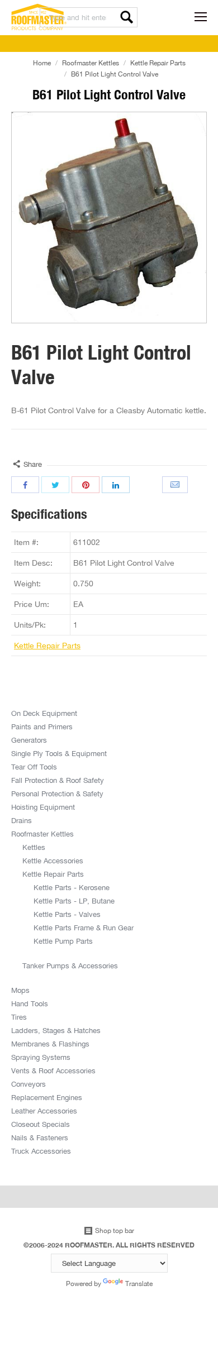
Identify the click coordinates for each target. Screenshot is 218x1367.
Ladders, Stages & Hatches (56, 1030)
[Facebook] (25, 484)
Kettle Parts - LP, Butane (74, 900)
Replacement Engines (46, 1097)
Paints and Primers (42, 726)
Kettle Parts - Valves (67, 914)
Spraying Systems (40, 1057)
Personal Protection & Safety (57, 793)
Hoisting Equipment (43, 806)
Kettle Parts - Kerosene (72, 887)
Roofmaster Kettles (90, 63)
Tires (19, 1016)
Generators (29, 739)
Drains (21, 820)
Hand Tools (29, 1003)
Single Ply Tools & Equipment (59, 753)
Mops (20, 990)
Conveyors (28, 1083)
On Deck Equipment (44, 713)
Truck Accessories (41, 1150)
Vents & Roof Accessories (53, 1070)
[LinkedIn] (116, 484)
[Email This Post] (176, 484)
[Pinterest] (85, 484)
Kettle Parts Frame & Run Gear (84, 927)
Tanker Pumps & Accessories (70, 965)
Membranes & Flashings (50, 1043)
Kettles (33, 847)
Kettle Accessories (52, 860)
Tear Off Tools (34, 766)
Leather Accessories (44, 1110)
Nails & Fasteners (39, 1137)
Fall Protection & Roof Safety (57, 780)
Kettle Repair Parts (158, 63)
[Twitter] (55, 484)
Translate (139, 1283)
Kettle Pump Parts (63, 940)
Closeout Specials (40, 1124)
